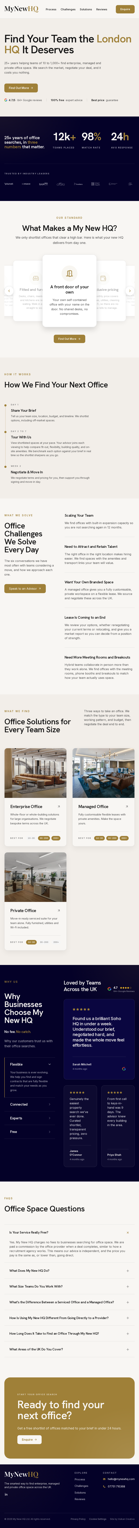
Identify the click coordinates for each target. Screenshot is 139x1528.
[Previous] (9, 291)
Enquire (125, 9)
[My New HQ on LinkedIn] (6, 1494)
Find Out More (67, 338)
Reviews (101, 9)
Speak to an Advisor (23, 588)
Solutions (86, 9)
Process (51, 9)
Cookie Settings (97, 1519)
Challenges (68, 9)
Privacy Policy (78, 1519)
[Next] (130, 291)
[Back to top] (21, 9)
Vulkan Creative (126, 1519)
